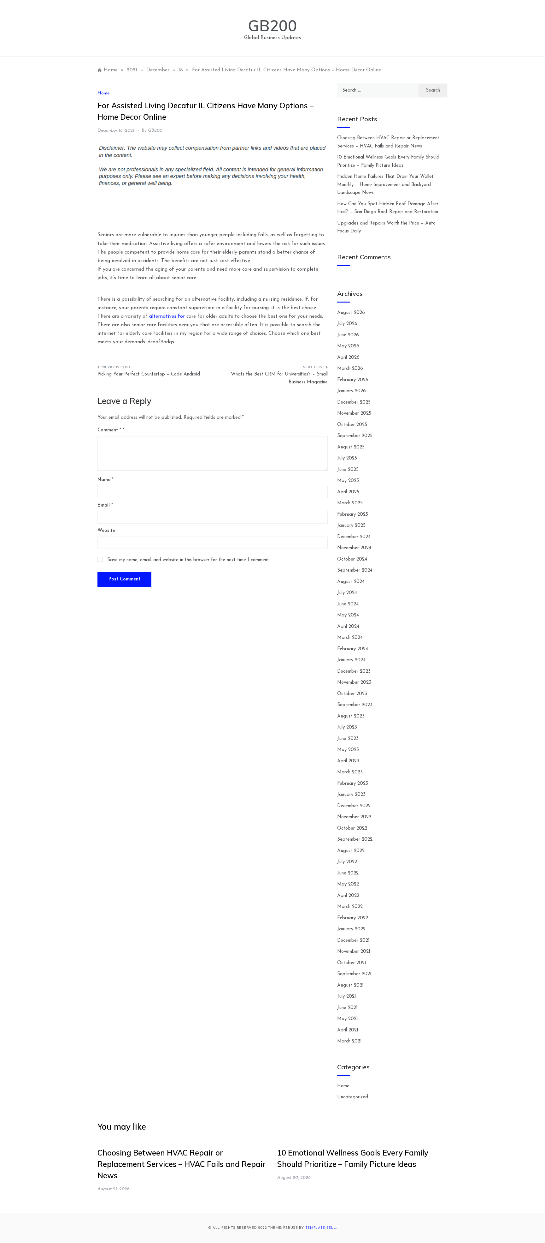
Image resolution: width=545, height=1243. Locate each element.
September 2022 (354, 839)
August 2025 (351, 447)
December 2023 (354, 671)
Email (105, 505)
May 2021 (347, 1019)
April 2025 (348, 492)
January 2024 (351, 660)
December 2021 (353, 940)
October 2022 (352, 828)
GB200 (272, 25)
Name (105, 479)
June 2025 (348, 469)
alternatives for (167, 316)
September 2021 (354, 974)
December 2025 (354, 402)
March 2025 (350, 503)
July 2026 (347, 323)
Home (103, 93)
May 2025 (348, 480)
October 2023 (352, 694)
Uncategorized (352, 1097)
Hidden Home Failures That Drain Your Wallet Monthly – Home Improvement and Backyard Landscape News (385, 184)
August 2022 (351, 851)
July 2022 (347, 862)
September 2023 (354, 705)
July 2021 (346, 996)
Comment (109, 430)
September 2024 (354, 570)
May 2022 (348, 884)
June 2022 (348, 873)
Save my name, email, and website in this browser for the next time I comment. (188, 560)
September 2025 (354, 436)
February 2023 (352, 783)
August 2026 (351, 312)
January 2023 (351, 794)
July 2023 (347, 727)
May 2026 (348, 346)
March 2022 (350, 906)
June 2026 (348, 335)
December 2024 (354, 537)
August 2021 (350, 985)
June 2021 (347, 1008)
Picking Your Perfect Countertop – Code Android (148, 374)
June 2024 (348, 604)
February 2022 (352, 918)
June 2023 (348, 738)
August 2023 (351, 716)
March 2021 (349, 1041)
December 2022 (354, 806)
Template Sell (320, 1228)
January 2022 (351, 929)
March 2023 (350, 772)
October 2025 (352, 425)
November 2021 (353, 951)
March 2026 (350, 368)
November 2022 (354, 817)
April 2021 (347, 1030)
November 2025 (354, 413)
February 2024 (352, 649)
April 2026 (348, 357)
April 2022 (348, 895)
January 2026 (351, 391)
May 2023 (348, 750)
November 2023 (354, 682)
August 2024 (351, 581)
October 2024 (352, 559)
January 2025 (351, 525)
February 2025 (352, 514)
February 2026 (352, 380)
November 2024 (354, 548)
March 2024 (350, 637)
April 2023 (348, 761)
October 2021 (351, 963)
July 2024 (347, 593)
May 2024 (348, 615)
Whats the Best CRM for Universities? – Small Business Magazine (279, 378)
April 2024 (348, 626)
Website (106, 530)
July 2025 (347, 458)
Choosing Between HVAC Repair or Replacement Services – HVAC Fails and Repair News (181, 1164)
